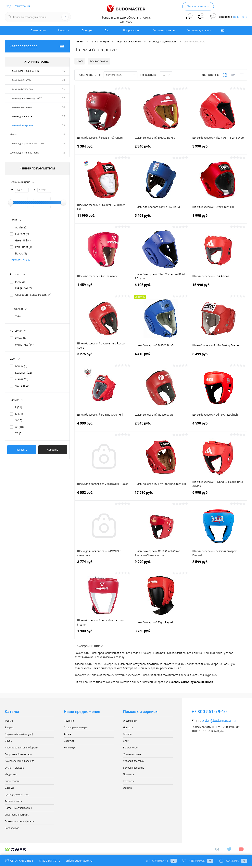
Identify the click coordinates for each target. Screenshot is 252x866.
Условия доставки (199, 30)
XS (18, 433)
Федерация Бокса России (33, 294)
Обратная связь (21, 860)
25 (63, 116)
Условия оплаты (164, 30)
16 (63, 70)
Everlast (22, 234)
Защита (9, 727)
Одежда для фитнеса (17, 794)
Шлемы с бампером (21, 89)
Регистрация (22, 6)
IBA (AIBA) (23, 288)
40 (63, 80)
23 (63, 125)
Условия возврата (133, 767)
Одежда (9, 787)
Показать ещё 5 (20, 260)
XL (19, 426)
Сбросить (52, 449)
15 (63, 89)
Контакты (128, 781)
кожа (20, 338)
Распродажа (12, 828)
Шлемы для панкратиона (24, 152)
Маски (13, 134)
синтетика (24, 344)
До (33, 190)
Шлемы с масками (21, 107)
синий (21, 379)
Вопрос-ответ (132, 30)
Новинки (69, 720)
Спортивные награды (17, 814)
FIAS (20, 281)
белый (21, 366)
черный (22, 385)
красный (23, 372)
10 (63, 107)
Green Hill (23, 240)
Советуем (69, 740)
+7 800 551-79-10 (49, 860)
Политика (128, 774)
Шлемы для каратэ (21, 116)
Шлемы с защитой (20, 80)
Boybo (21, 253)
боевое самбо (99, 61)
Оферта (127, 787)
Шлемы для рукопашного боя (27, 143)
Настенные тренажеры (18, 807)
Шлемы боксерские (21, 125)
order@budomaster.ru (219, 720)
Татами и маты (13, 801)
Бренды (87, 30)
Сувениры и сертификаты (19, 821)
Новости (63, 30)
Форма (9, 720)
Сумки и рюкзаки (15, 767)
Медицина (11, 774)
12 (63, 98)
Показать (21, 449)
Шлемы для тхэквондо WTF (26, 98)
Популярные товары (76, 727)
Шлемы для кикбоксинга (24, 70)
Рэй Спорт (23, 247)
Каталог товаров (23, 46)
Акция (67, 734)
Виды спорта (12, 781)
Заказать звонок (198, 6)
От (11, 190)
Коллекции (70, 747)
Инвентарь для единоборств (21, 747)
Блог (108, 30)
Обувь (8, 740)
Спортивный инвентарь (18, 754)
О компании (38, 30)
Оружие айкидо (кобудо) (19, 734)
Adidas (21, 227)
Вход (8, 6)
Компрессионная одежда (19, 760)
